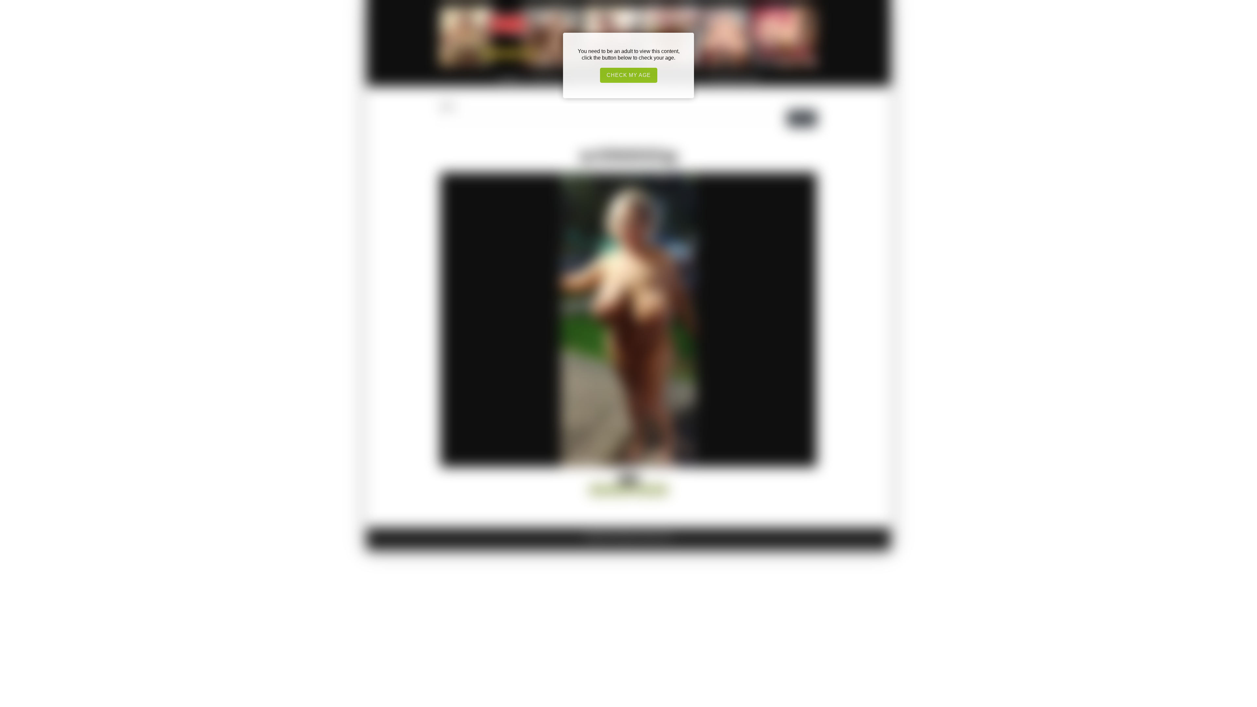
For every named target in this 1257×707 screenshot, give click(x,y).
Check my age (629, 75)
